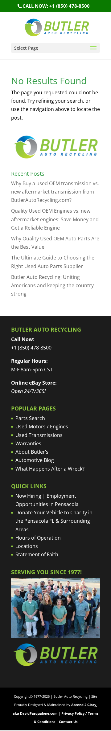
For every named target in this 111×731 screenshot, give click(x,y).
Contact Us (68, 721)
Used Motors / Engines (41, 426)
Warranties (28, 443)
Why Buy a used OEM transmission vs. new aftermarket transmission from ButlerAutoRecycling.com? (55, 191)
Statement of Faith (36, 554)
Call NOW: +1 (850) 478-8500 (56, 6)
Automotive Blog (34, 460)
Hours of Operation (38, 537)
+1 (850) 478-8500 (31, 347)
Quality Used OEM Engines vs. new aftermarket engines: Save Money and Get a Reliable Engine (55, 219)
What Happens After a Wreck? (49, 468)
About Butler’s (31, 451)
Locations (26, 546)
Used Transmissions (39, 435)
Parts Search (30, 418)
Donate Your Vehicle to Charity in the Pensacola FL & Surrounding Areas (53, 521)
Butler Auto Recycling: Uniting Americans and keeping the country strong (52, 285)
